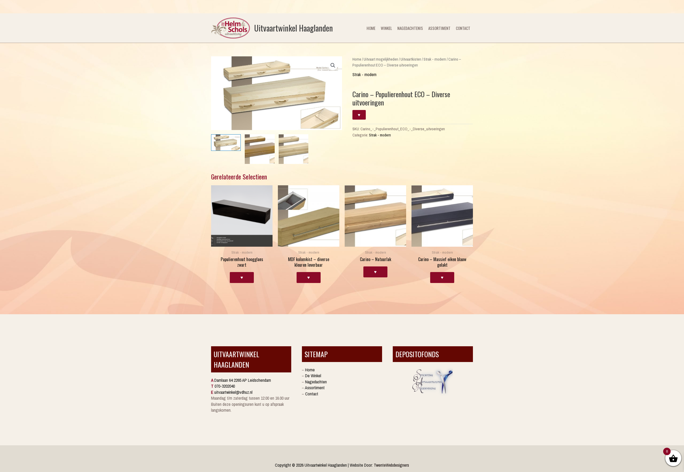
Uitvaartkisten (411, 59)
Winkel (386, 28)
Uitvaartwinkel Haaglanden (293, 28)
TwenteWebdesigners (391, 465)
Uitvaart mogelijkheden (381, 59)
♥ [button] (241, 277)
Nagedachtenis (410, 28)
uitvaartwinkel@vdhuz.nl (233, 392)
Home (371, 28)
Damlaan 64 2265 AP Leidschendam (242, 380)
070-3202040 (225, 386)
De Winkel (313, 376)
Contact (463, 28)
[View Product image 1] (226, 142)
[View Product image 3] (293, 149)
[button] (333, 65)
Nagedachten (316, 382)
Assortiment (439, 28)
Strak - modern (434, 59)
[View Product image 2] (259, 149)
